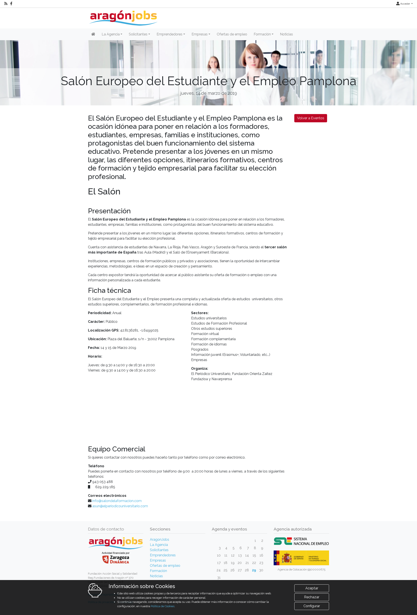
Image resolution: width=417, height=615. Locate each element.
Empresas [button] (200, 34)
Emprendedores (163, 555)
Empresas (158, 560)
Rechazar (311, 597)
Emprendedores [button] (169, 34)
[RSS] (5, 3)
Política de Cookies (162, 606)
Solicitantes (159, 550)
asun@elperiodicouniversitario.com (120, 506)
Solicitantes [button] (138, 34)
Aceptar (311, 588)
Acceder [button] (405, 3)
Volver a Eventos (310, 118)
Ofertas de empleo (232, 34)
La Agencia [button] (111, 34)
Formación (158, 571)
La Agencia (159, 545)
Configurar (311, 606)
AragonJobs (159, 539)
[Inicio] (123, 16)
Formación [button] (262, 34)
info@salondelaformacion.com (117, 501)
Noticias (286, 34)
